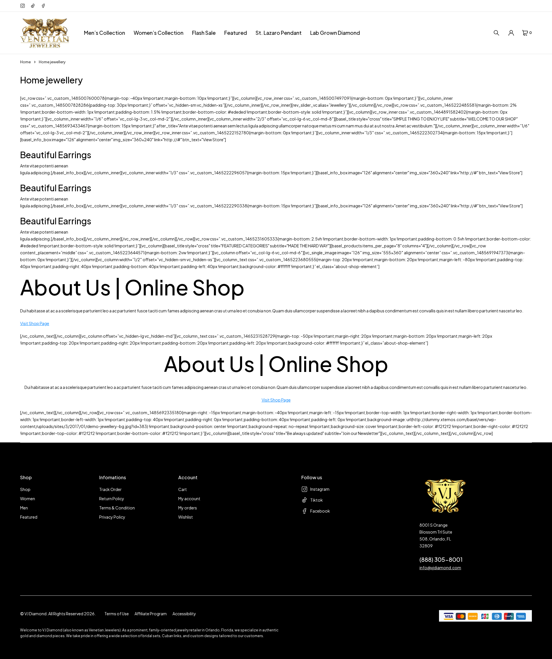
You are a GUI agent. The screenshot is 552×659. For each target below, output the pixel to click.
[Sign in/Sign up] (511, 32)
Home (25, 62)
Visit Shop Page (34, 323)
